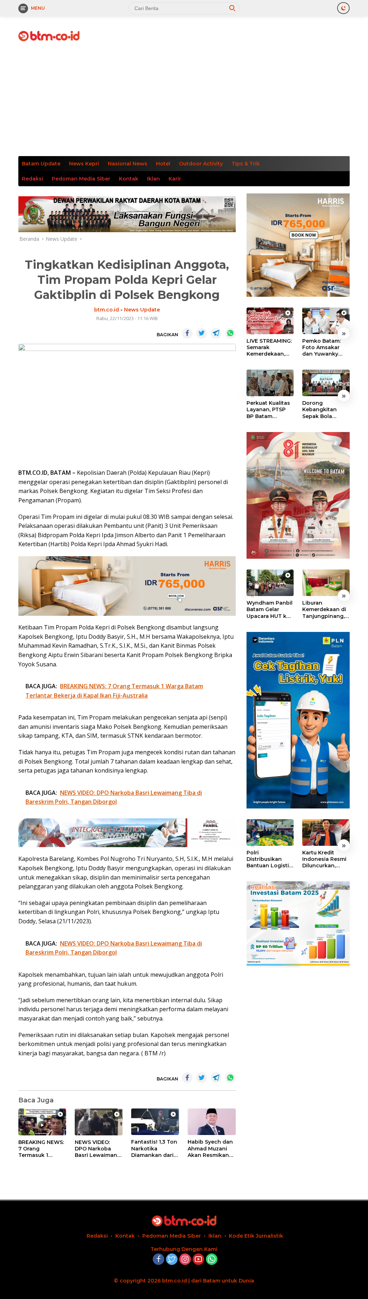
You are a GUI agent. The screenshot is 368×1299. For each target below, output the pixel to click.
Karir (175, 178)
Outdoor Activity (201, 163)
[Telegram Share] (216, 333)
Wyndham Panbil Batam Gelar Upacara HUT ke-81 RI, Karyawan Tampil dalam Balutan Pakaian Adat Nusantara (270, 609)
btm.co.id (106, 309)
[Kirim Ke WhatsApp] (230, 333)
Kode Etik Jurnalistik (256, 1236)
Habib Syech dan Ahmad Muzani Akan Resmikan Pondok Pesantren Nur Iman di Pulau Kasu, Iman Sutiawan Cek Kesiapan (210, 1148)
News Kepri (84, 163)
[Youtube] (198, 1259)
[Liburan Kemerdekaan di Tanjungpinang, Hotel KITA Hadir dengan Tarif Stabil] (326, 582)
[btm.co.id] (48, 35)
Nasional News (127, 163)
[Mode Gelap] (343, 8)
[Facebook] (158, 1259)
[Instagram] (185, 1259)
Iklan (153, 178)
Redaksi (32, 178)
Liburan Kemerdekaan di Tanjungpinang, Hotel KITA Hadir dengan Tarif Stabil (324, 609)
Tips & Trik (245, 163)
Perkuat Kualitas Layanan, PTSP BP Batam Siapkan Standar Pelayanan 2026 (269, 409)
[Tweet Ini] (201, 333)
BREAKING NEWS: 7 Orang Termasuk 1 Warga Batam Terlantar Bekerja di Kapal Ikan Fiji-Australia (41, 1149)
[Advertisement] (184, 102)
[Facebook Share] (187, 333)
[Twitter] (172, 1259)
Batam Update (41, 163)
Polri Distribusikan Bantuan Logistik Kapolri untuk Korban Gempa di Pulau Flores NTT (270, 859)
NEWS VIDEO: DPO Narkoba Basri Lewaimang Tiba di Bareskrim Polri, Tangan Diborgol (98, 1149)
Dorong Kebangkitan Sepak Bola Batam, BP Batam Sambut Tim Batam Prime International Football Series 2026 (325, 409)
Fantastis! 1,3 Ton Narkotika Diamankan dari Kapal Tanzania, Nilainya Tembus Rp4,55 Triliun (154, 1148)
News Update (142, 309)
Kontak (128, 178)
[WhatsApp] (211, 1259)
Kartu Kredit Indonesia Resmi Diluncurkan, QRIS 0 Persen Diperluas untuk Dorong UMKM (324, 859)
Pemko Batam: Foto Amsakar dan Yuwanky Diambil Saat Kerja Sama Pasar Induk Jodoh (325, 347)
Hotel (163, 163)
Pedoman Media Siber (81, 178)
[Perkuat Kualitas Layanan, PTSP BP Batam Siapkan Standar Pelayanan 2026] (270, 383)
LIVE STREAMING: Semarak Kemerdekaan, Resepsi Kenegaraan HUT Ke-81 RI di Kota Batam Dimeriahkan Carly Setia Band (269, 347)
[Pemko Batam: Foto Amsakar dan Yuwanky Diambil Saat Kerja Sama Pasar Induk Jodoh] (326, 321)
